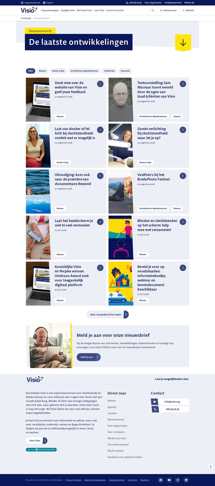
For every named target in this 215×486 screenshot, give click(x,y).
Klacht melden (116, 450)
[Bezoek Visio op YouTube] (169, 480)
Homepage (26, 18)
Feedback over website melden (125, 457)
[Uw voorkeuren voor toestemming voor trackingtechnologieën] (210, 466)
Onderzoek (109, 71)
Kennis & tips (58, 71)
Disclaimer (132, 480)
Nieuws (42, 71)
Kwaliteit (144, 480)
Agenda (112, 406)
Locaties (112, 413)
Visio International (118, 444)
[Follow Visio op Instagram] (178, 480)
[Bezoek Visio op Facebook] (161, 480)
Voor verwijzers (116, 431)
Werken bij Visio (117, 438)
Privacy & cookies (73, 480)
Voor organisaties (117, 425)
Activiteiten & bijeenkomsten (84, 71)
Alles (30, 71)
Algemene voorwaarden (95, 480)
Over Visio (34, 440)
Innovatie (125, 71)
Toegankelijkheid (117, 480)
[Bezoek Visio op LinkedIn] (186, 480)
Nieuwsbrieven (116, 419)
